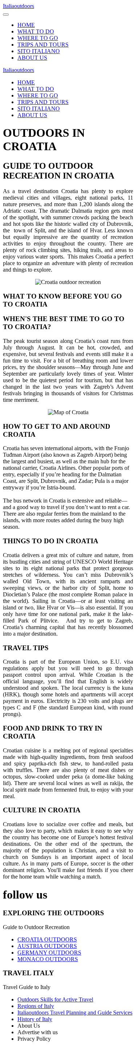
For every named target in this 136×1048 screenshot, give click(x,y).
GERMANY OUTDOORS (49, 952)
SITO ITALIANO (38, 51)
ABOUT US (32, 58)
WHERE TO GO (37, 38)
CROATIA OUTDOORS (47, 939)
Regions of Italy (35, 1006)
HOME (26, 25)
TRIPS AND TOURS (43, 44)
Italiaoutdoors (18, 6)
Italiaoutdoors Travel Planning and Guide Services (74, 1012)
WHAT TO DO (35, 31)
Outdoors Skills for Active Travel (55, 999)
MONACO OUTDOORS (47, 959)
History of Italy (34, 1019)
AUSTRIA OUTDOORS (47, 946)
